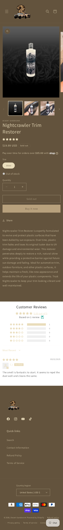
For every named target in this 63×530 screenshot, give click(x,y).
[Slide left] (3, 109)
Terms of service (30, 523)
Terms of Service (15, 463)
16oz (10, 166)
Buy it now (31, 208)
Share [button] (9, 220)
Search (10, 440)
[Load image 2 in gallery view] (31, 108)
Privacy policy (14, 523)
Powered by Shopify (35, 517)
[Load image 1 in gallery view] (15, 108)
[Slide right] (59, 109)
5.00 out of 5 (40, 313)
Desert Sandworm (18, 517)
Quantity (7, 180)
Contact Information (18, 447)
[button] (6, 11)
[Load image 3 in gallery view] (47, 108)
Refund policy (53, 517)
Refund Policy (14, 455)
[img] (10, 359)
